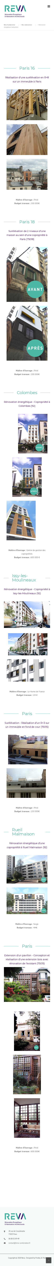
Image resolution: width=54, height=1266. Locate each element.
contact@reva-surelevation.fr (19, 1243)
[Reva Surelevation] (15, 11)
